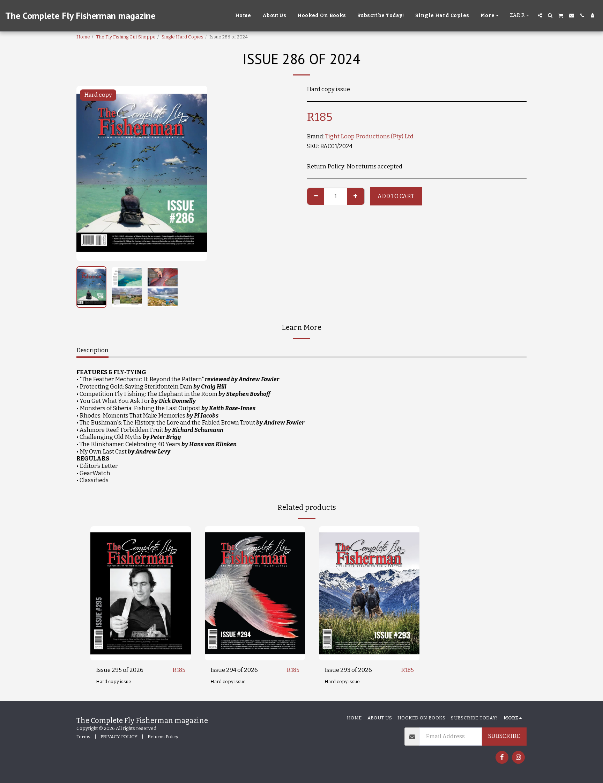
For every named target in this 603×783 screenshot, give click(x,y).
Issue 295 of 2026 (119, 670)
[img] (140, 593)
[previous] (87, 173)
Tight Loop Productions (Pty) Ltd (369, 136)
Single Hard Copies (182, 36)
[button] (540, 15)
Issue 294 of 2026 (234, 670)
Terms (83, 736)
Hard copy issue (113, 681)
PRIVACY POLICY (118, 736)
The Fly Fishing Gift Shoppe (126, 36)
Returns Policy (163, 736)
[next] (196, 173)
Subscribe (504, 736)
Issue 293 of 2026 (348, 670)
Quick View (140, 642)
